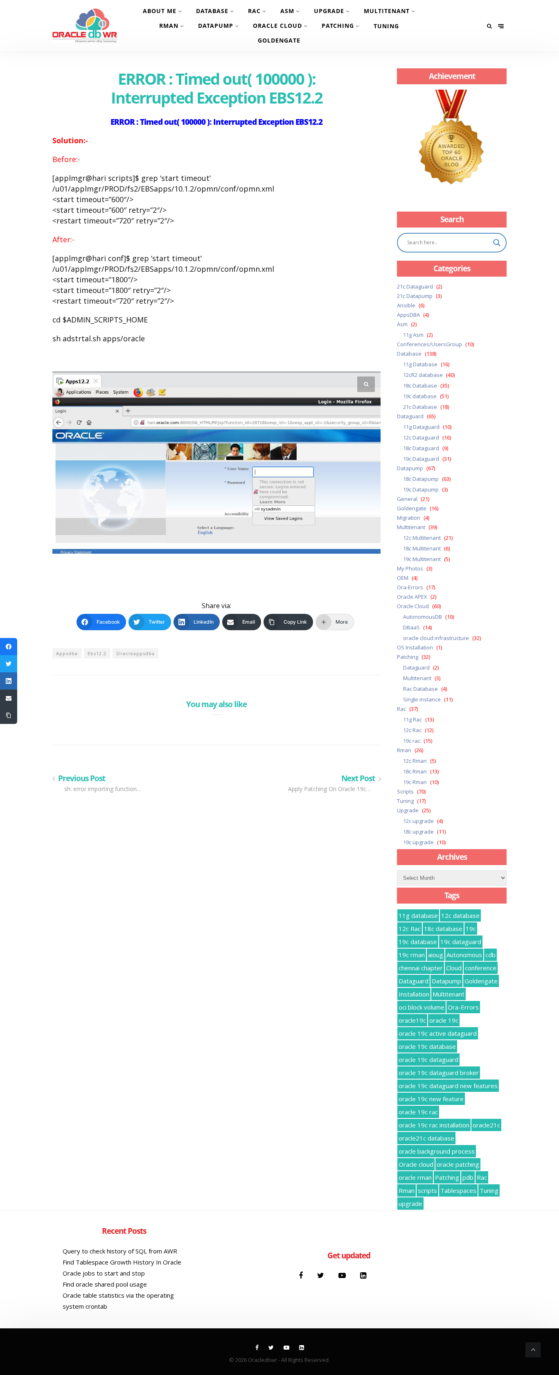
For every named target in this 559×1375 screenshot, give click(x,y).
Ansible (406, 305)
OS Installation (415, 647)
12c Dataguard (421, 437)
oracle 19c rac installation (434, 1125)
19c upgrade (418, 842)
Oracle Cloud (277, 25)
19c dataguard (460, 942)
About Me (159, 11)
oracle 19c (443, 1020)
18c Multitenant (422, 548)
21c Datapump (415, 296)
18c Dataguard (421, 448)
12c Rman (415, 760)
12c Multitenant (422, 537)
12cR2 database (423, 375)
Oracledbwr (262, 1360)
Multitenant (387, 11)
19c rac (411, 740)
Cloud (454, 968)
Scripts (405, 791)
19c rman (412, 955)
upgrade (410, 1203)
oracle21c (486, 1125)
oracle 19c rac (418, 1112)
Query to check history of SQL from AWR (120, 1251)
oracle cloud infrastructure (436, 638)
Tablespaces (458, 1190)
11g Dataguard (421, 427)
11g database (418, 915)
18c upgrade (418, 831)
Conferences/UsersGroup (429, 344)
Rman (168, 25)
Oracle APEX (412, 596)
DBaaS (411, 627)
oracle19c (412, 1020)
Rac (254, 11)
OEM (402, 578)
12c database (460, 915)
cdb (490, 955)
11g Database (420, 364)
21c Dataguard (415, 286)
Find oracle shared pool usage (105, 1284)
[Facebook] (302, 1275)
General (407, 499)
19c (471, 928)
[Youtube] (343, 1275)
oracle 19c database (427, 1046)
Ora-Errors (410, 587)
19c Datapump (421, 489)
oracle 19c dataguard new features (448, 1086)
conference (480, 968)
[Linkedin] (363, 1275)
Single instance (422, 699)
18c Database (420, 385)
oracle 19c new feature (431, 1099)
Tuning (386, 26)
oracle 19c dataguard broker (439, 1072)
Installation (414, 994)
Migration (408, 517)
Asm (287, 11)
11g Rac (412, 719)
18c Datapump (421, 478)
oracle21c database (426, 1138)
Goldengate (279, 40)
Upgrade (329, 11)
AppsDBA (408, 314)
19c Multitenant (422, 559)
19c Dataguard (421, 458)
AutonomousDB (422, 616)
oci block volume (421, 1007)
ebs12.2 (97, 653)
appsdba (67, 653)
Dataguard (410, 416)
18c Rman (415, 771)
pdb (467, 1177)
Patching (338, 25)
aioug (435, 955)
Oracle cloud (416, 1164)
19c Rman (415, 782)
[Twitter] (321, 1275)
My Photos (410, 568)
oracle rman (415, 1177)
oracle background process (437, 1151)
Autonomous (464, 955)
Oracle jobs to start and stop (104, 1273)
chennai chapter (421, 968)
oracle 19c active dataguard (438, 1033)
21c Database (420, 406)
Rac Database (420, 688)
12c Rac (412, 730)
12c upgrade (418, 821)
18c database (443, 928)
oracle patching (458, 1164)
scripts (427, 1190)
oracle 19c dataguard (428, 1059)
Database (212, 11)
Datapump (215, 25)
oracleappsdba (135, 653)
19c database (420, 396)
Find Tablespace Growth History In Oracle (122, 1262)
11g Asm (413, 334)
